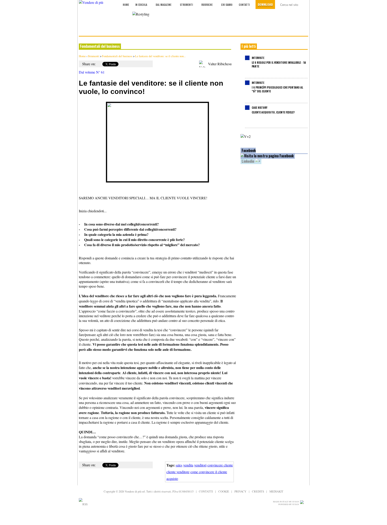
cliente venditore (177, 471)
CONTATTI (206, 491)
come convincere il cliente (208, 471)
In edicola (141, 5)
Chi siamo (226, 5)
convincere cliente (220, 465)
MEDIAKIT (276, 491)
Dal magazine (163, 5)
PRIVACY (240, 491)
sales (179, 465)
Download (265, 4)
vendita (188, 465)
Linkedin (248, 161)
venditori (200, 465)
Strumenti (186, 5)
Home (126, 5)
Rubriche (207, 5)
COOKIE (223, 491)
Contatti (244, 5)
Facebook (249, 150)
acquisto (172, 478)
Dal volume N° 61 (92, 72)
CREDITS (258, 491)
